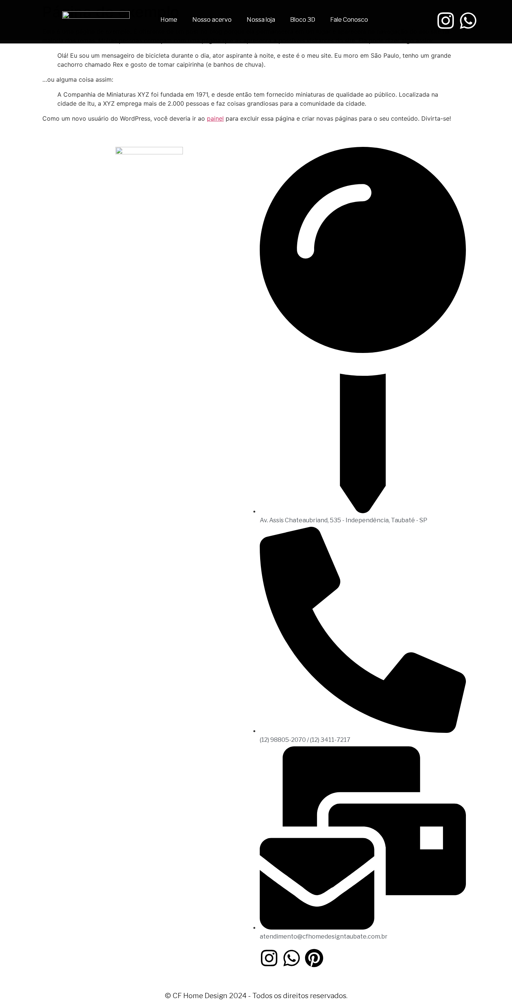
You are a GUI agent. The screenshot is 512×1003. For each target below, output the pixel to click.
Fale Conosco (349, 19)
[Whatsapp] (468, 20)
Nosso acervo (212, 19)
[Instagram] (445, 20)
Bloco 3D (302, 19)
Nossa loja (261, 19)
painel (215, 118)
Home (168, 19)
